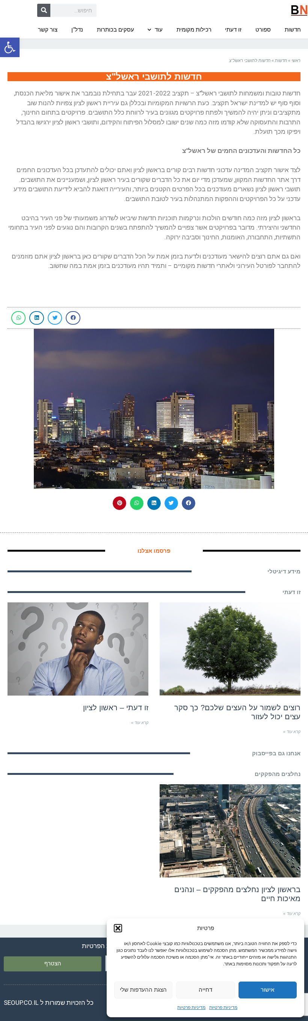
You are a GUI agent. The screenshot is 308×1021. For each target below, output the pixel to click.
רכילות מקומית (194, 29)
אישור (267, 989)
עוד (159, 29)
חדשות (293, 29)
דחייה (205, 989)
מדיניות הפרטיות (104, 946)
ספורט (263, 29)
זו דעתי (233, 29)
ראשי (295, 60)
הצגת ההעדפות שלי (143, 989)
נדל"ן (77, 29)
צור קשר (47, 29)
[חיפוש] (43, 10)
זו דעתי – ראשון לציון (115, 707)
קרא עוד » (291, 731)
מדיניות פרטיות (223, 1007)
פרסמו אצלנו (154, 551)
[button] (10, 47)
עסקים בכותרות (115, 29)
